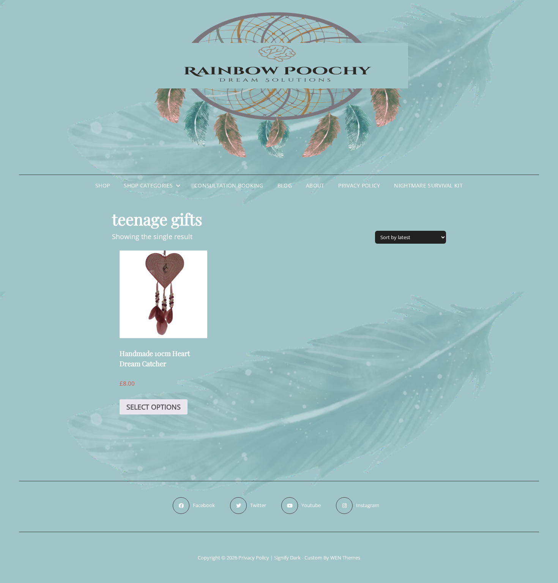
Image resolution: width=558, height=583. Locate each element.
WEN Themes (345, 557)
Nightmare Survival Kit (428, 185)
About (315, 185)
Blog (284, 185)
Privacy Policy (359, 185)
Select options (153, 406)
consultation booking (228, 185)
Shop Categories (148, 185)
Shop (102, 185)
